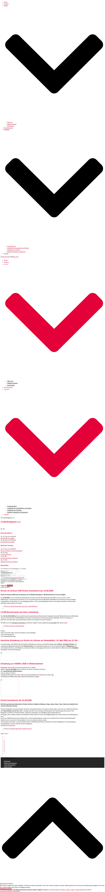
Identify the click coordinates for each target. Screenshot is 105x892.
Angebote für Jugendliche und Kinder (18, 248)
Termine (6, 4)
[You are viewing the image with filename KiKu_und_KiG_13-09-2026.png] (20, 606)
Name (2, 571)
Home (5, 2)
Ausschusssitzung (6, 554)
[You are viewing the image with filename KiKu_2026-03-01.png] (18, 728)
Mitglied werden (11, 124)
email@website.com (6, 572)
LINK (65, 623)
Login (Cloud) (8, 766)
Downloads (10, 126)
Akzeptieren (3, 889)
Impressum (7, 761)
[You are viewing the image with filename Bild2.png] (14, 626)
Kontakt (6, 253)
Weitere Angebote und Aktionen (16, 251)
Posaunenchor (11, 246)
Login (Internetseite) (10, 765)
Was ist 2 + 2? (5, 576)
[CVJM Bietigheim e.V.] (9, 256)
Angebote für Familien (13, 250)
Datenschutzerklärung (10, 763)
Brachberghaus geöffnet (8, 538)
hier (19, 676)
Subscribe (4, 585)
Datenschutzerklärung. (16, 577)
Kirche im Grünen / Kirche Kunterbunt (11, 550)
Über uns (10, 122)
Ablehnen (9, 889)
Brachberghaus (8, 128)
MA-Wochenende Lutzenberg (9, 558)
